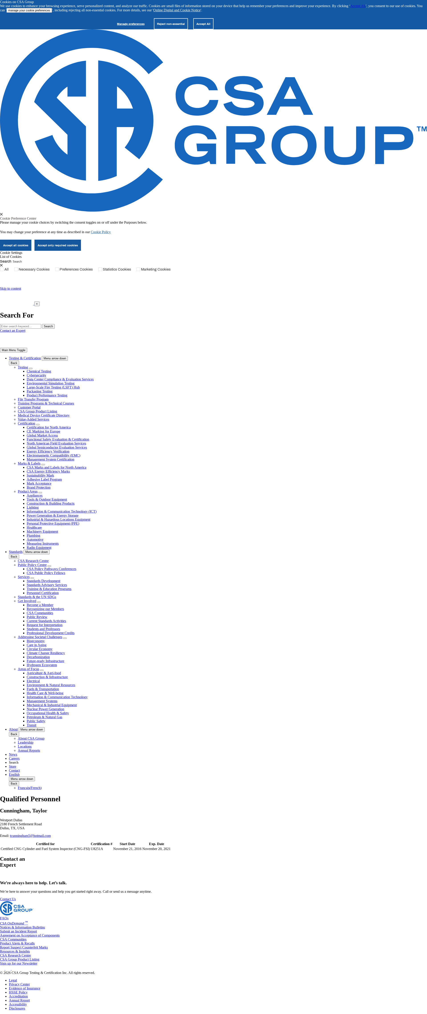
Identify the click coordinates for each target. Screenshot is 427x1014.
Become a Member (40, 605)
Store (12, 766)
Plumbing (33, 535)
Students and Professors (43, 629)
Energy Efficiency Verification (48, 451)
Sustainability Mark (40, 475)
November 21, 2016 (127, 849)
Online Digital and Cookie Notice (177, 10)
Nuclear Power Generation (45, 709)
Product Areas (28, 491)
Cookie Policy (101, 232)
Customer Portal (29, 407)
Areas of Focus (28, 669)
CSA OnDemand (14, 923)
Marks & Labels (29, 463)
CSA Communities (40, 613)
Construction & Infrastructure (47, 677)
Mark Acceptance (39, 483)
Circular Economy (39, 649)
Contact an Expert (12, 330)
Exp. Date (156, 844)
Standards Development (43, 581)
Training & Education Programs (49, 589)
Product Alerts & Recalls (17, 943)
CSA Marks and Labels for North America (56, 467)
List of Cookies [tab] (11, 257)
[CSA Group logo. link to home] (213, 210)
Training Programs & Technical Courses (46, 403)
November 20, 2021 (156, 849)
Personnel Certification (43, 593)
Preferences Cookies (76, 269)
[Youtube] (17, 969)
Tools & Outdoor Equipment (47, 499)
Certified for (45, 844)
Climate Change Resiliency (46, 653)
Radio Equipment (39, 547)
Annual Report (19, 1000)
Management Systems (42, 701)
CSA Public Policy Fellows (46, 573)
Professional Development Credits (51, 633)
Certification (26, 423)
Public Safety (36, 721)
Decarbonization (38, 657)
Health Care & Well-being (45, 693)
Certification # (101, 844)
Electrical (33, 681)
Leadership (25, 742)
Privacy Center (19, 984)
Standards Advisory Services (47, 585)
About (13, 729)
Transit (31, 725)
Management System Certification (50, 459)
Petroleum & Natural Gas (44, 717)
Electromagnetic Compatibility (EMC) (53, 455)
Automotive (35, 539)
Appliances (34, 495)
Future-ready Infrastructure (45, 661)
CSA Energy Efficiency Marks (48, 471)
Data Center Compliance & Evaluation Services (60, 379)
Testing (23, 367)
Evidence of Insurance (24, 988)
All (6, 269)
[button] (55, 358)
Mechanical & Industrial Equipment (52, 705)
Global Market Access (42, 435)
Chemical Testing (39, 371)
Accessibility (18, 1004)
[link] (13, 350)
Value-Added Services (33, 419)
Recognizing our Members (45, 609)
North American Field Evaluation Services (56, 443)
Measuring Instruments (43, 543)
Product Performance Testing (47, 395)
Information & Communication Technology (57, 697)
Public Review (37, 617)
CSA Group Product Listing (37, 411)
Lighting (33, 507)
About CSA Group (31, 738)
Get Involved (27, 601)
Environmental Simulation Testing (51, 383)
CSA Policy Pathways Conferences (51, 569)
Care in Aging (36, 645)
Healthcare (34, 527)
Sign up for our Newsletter (18, 963)
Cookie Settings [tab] (11, 253)
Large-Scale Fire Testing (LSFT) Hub (53, 387)
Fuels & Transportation (43, 689)
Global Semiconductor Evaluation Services (57, 447)
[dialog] (213, 310)
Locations (25, 746)
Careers (14, 758)
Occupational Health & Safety (48, 713)
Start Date (127, 844)
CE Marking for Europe (43, 431)
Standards (16, 552)
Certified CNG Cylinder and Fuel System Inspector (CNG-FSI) (45, 849)
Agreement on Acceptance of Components (30, 935)
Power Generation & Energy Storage (53, 515)
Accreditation (18, 996)
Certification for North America (49, 427)
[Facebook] (10, 969)
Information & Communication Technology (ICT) (62, 511)
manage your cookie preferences (29, 10)
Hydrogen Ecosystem (42, 665)
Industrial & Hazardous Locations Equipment (58, 519)
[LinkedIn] (2, 969)
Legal (13, 980)
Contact (14, 770)
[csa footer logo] (16, 914)
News (13, 754)
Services (24, 577)
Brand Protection (38, 487)
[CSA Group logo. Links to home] (17, 304)
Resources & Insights (15, 951)
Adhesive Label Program (44, 479)
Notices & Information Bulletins (22, 927)
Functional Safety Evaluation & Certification (58, 439)
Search (5, 261)
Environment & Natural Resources (51, 685)
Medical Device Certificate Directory (44, 415)
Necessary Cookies (34, 269)
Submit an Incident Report (18, 931)
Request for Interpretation (44, 625)
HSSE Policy (18, 992)
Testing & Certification (25, 358)
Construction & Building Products (51, 503)
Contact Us (8, 899)
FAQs (4, 918)
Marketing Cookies (156, 269)
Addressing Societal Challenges (40, 637)
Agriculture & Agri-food (44, 673)
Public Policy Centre (32, 565)
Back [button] (14, 363)
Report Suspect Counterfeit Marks (24, 947)
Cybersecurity (36, 375)
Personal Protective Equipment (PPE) (53, 523)
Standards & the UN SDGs (37, 597)
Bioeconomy (36, 641)
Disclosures (17, 1008)
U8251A (97, 849)
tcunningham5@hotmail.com (30, 836)
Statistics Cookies (117, 269)
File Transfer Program (33, 399)
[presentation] (1, 214)
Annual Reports (29, 750)
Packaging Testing (39, 391)
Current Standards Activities (46, 621)
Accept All (357, 6)
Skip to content (10, 288)
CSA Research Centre (33, 561)
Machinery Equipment (42, 531)
